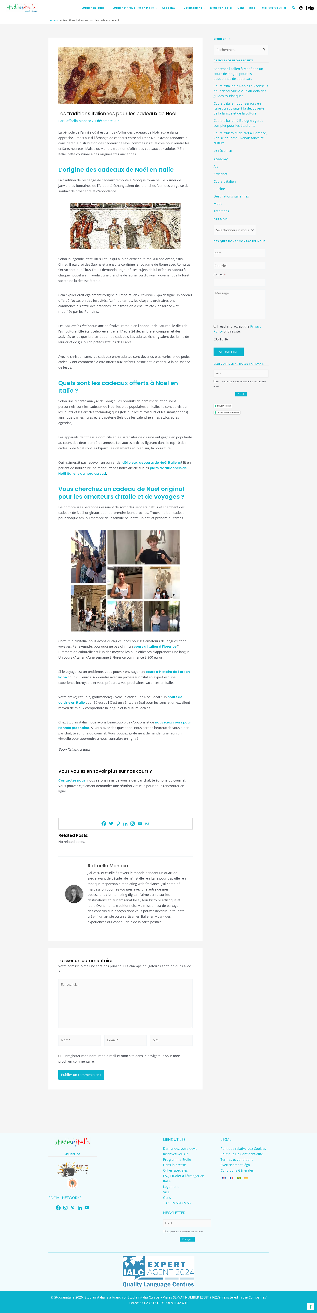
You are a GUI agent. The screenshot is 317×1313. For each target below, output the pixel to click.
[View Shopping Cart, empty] (308, 8)
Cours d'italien (225, 181)
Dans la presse (174, 1165)
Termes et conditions (237, 1159)
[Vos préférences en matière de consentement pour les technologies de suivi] (310, 1306)
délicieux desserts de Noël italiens (151, 462)
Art (216, 166)
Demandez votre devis (180, 1148)
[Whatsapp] (147, 823)
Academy (221, 159)
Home (52, 20)
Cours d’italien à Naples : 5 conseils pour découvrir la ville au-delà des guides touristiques (241, 91)
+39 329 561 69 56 (177, 1203)
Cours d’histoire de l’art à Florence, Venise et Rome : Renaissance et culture (240, 138)
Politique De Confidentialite (242, 1154)
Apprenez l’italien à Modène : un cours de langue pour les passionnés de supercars (238, 74)
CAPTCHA (221, 339)
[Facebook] (104, 823)
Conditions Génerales (237, 1170)
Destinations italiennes (231, 196)
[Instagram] (132, 823)
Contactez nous (71, 780)
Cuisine (219, 188)
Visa (166, 1192)
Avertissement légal (236, 1165)
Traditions (221, 211)
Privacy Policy (224, 406)
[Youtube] (87, 1208)
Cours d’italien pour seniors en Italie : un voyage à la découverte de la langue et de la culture (239, 108)
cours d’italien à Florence (155, 646)
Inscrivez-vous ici (176, 1154)
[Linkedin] (125, 823)
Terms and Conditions (228, 412)
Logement (170, 1186)
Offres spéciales (175, 1170)
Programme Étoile (177, 1159)
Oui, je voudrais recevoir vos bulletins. (184, 1231)
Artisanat (220, 174)
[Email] (139, 823)
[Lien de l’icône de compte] (301, 8)
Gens (167, 1197)
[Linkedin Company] (79, 1208)
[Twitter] (111, 823)
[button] (106, 8)
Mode (218, 203)
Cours (220, 275)
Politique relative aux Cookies (243, 1148)
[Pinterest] (118, 823)
